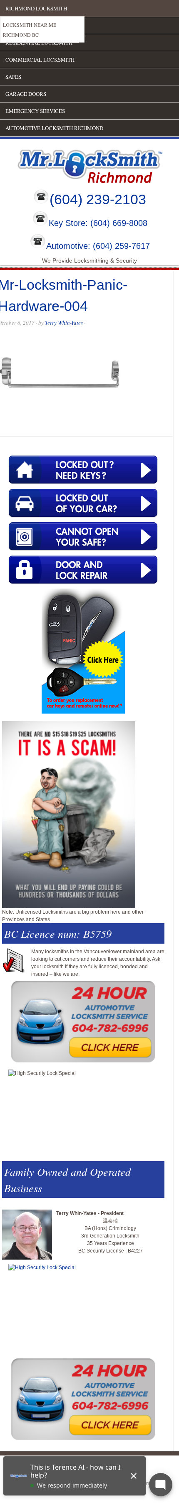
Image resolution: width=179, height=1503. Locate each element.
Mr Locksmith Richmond (73, 164)
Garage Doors (25, 94)
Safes (13, 76)
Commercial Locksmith (40, 59)
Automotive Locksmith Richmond (54, 128)
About (14, 25)
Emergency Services (35, 111)
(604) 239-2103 (98, 199)
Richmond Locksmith (36, 8)
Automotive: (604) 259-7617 (98, 245)
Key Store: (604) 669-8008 (98, 223)
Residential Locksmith (38, 42)
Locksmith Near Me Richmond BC (29, 29)
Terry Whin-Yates (64, 322)
